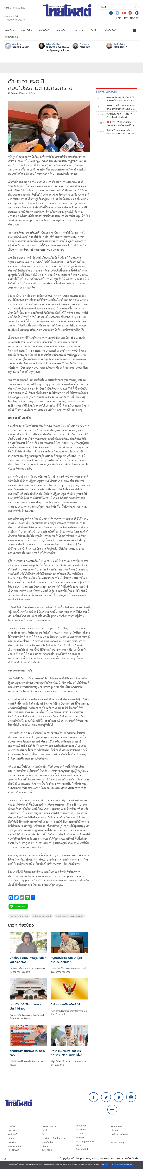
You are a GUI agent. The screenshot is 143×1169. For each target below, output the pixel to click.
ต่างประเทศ (78, 30)
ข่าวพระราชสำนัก (15, 1146)
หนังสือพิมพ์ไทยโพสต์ (42, 916)
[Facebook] (111, 13)
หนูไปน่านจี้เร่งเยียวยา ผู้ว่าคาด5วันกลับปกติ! (66, 960)
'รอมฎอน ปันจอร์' (20, 47)
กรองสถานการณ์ (49, 1126)
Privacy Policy (117, 1142)
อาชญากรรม (81, 1129)
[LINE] (112, 1109)
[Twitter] (117, 13)
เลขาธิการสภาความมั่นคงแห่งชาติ (69, 916)
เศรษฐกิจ (60, 30)
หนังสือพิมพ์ (110, 30)
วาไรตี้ (44, 1130)
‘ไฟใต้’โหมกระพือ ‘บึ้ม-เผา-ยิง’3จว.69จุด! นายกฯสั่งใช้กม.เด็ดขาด (67, 1055)
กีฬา (43, 1134)
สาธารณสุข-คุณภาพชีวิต (86, 1141)
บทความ (11, 1138)
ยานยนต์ (80, 1137)
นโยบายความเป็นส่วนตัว (122, 1165)
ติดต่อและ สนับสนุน (119, 1134)
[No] (139, 1164)
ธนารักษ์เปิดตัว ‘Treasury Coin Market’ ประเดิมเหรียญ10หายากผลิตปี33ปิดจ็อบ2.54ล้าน (120, 115)
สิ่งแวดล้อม (47, 1149)
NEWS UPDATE (106, 91)
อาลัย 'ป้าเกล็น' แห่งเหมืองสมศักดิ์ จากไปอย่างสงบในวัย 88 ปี (121, 107)
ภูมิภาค (45, 1146)
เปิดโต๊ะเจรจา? (120, 47)
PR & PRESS (116, 1126)
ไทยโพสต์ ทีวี (11, 37)
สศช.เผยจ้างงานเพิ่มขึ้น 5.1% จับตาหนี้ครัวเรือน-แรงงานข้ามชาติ (120, 99)
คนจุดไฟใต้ (85, 47)
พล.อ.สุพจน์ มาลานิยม (19, 916)
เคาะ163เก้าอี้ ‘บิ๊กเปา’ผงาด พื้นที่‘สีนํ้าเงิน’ (25, 1006)
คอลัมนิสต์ (44, 30)
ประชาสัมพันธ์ (47, 1142)
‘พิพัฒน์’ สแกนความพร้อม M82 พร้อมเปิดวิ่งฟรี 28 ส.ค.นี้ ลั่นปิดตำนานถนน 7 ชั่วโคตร (121, 132)
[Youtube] (124, 13)
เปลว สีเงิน (26, 30)
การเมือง (9, 30)
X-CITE (79, 1133)
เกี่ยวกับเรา (115, 1130)
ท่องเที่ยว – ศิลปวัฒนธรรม (54, 1138)
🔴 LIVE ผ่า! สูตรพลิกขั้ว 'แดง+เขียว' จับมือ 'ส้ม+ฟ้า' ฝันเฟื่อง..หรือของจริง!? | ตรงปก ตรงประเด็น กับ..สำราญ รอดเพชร (121, 123)
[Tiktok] (137, 13)
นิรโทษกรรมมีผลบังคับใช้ (65, 1004)
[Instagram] (130, 13)
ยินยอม (105, 1165)
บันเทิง (94, 30)
